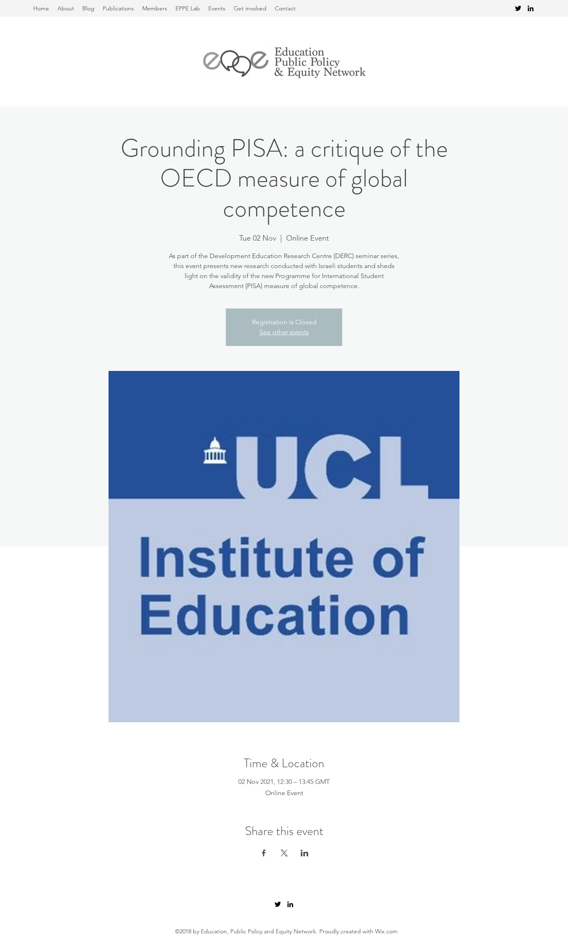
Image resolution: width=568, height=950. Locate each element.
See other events (284, 332)
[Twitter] (518, 8)
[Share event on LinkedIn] (305, 853)
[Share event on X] (284, 853)
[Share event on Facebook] (264, 853)
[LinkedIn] (530, 8)
